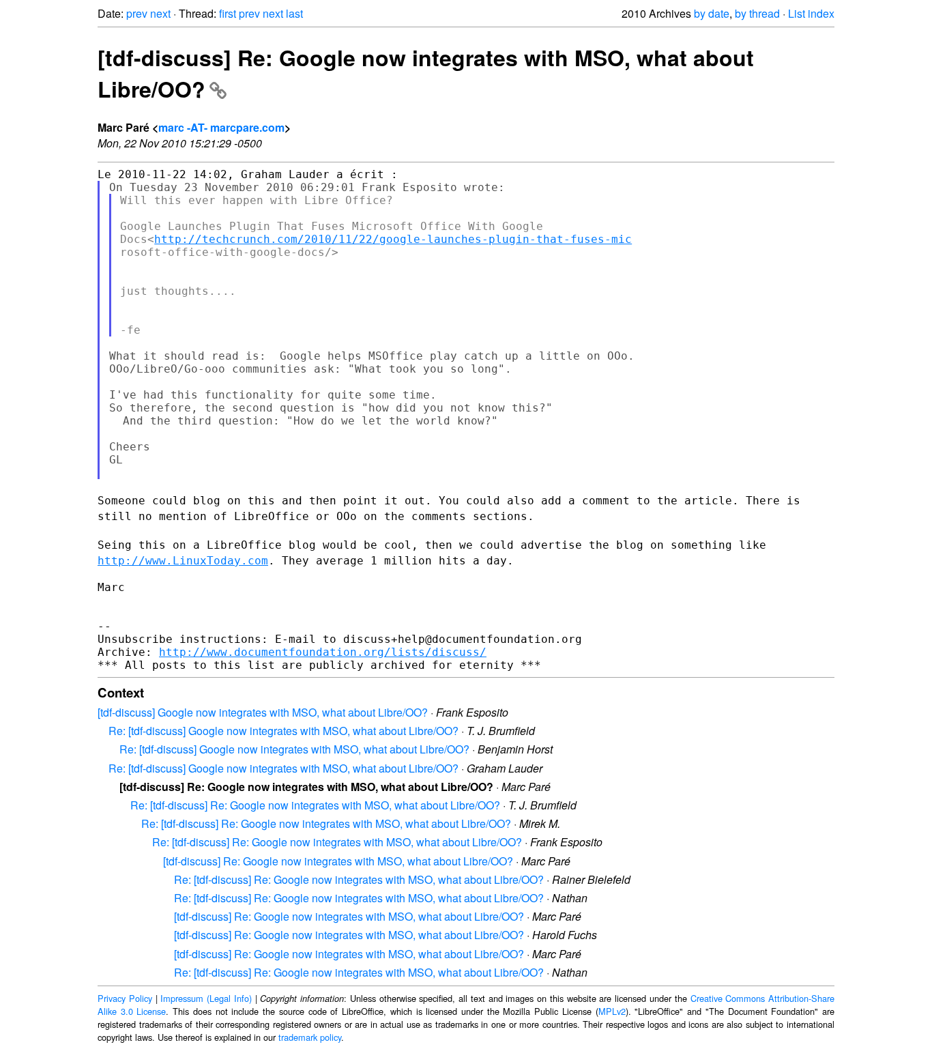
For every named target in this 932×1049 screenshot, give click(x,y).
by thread (757, 13)
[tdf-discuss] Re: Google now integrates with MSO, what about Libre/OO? (338, 861)
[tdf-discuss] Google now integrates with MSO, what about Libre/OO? (263, 712)
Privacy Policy (125, 998)
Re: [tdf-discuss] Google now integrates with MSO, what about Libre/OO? (283, 730)
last (294, 13)
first (227, 13)
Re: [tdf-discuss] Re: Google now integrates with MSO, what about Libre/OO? (315, 805)
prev (136, 13)
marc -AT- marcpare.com (221, 127)
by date (711, 13)
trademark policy (309, 1037)
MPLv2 (612, 1011)
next (160, 13)
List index (811, 13)
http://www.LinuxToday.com (183, 560)
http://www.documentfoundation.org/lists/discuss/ (322, 652)
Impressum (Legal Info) (206, 998)
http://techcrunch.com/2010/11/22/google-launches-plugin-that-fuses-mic (393, 239)
